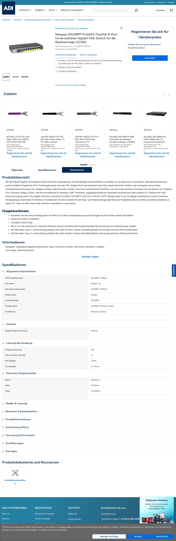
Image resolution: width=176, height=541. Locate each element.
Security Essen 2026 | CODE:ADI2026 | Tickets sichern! (88, 2)
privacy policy (65, 527)
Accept (138, 536)
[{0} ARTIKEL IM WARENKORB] (172, 11)
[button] (174, 270)
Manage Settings (109, 536)
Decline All (162, 536)
